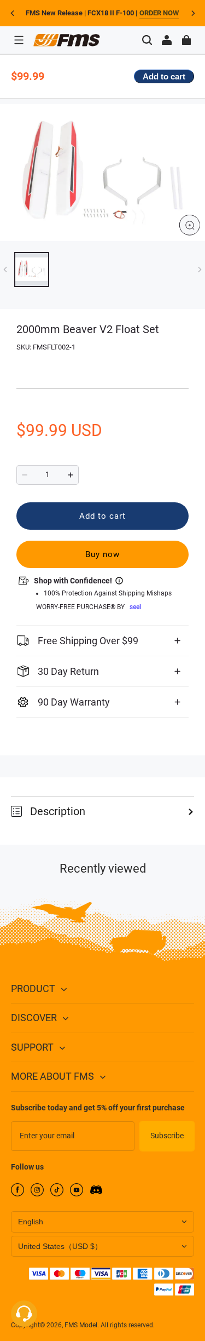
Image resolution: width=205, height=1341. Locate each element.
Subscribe (167, 1135)
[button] (18, 40)
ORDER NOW (159, 13)
